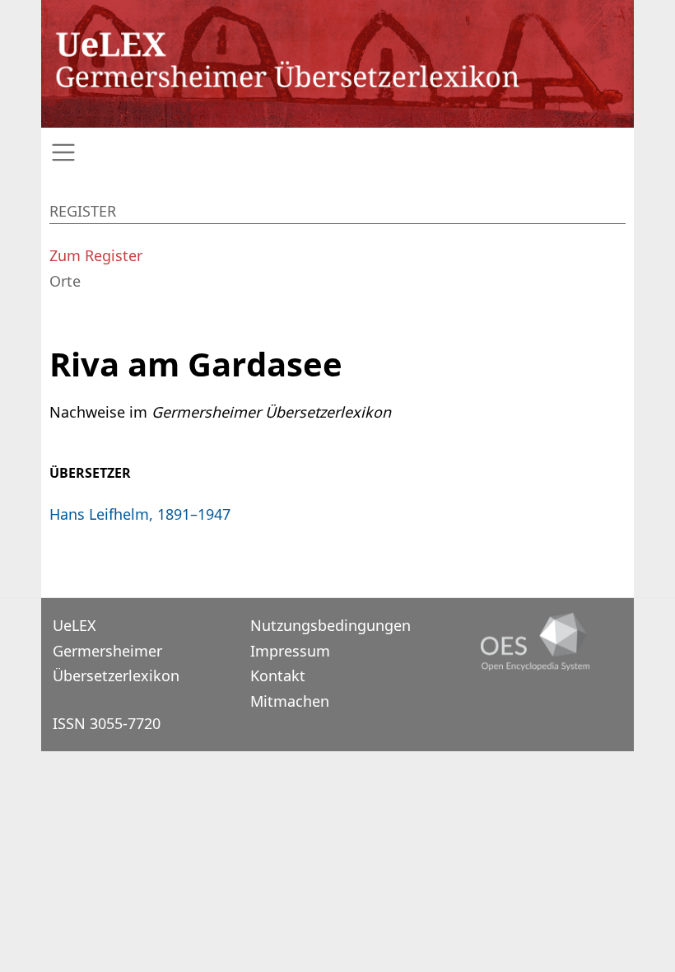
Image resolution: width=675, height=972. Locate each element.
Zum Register (95, 255)
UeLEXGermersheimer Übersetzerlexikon (116, 650)
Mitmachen (289, 701)
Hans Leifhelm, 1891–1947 (139, 514)
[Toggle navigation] (337, 153)
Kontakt (277, 675)
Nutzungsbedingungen (330, 625)
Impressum (290, 651)
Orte (65, 281)
